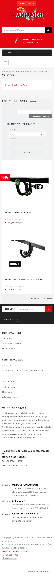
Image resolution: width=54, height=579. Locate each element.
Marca (12, 129)
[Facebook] (18, 319)
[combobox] (27, 134)
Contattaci (7, 365)
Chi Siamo (7, 338)
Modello (12, 138)
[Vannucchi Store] (27, 14)
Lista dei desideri (10, 397)
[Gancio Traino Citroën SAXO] (27, 186)
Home (5, 71)
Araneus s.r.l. (46, 571)
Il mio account (8, 387)
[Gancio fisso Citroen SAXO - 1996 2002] (27, 253)
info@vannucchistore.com (14, 465)
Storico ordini (8, 392)
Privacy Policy (8, 348)
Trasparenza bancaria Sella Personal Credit (22, 370)
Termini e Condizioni (11, 343)
